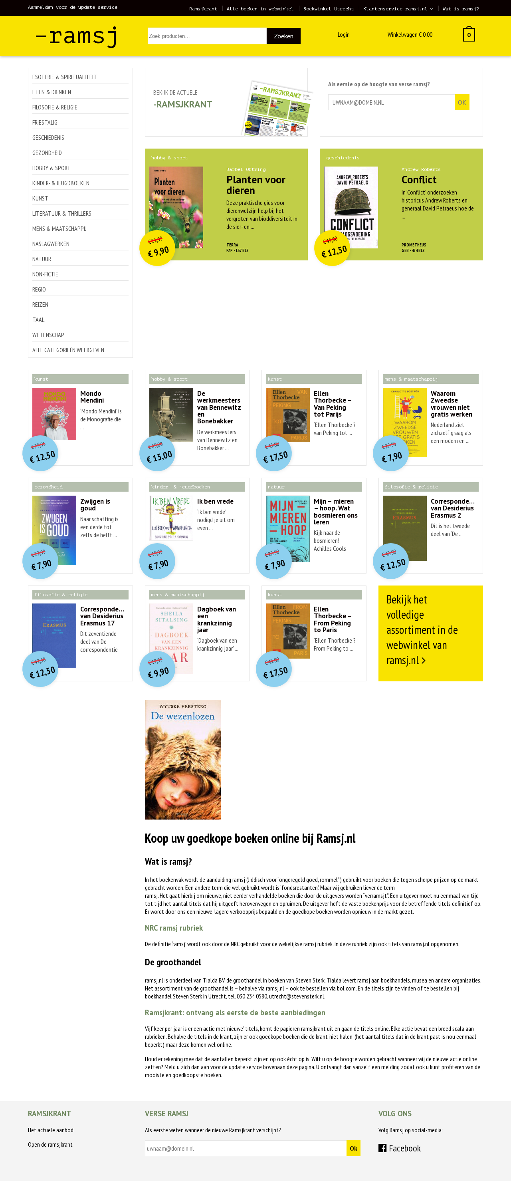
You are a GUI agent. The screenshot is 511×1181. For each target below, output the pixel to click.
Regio (39, 289)
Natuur (41, 259)
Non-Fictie (45, 274)
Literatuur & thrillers (61, 213)
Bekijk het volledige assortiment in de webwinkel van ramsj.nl (422, 629)
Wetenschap (48, 335)
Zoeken (283, 36)
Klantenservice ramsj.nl (395, 9)
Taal (38, 320)
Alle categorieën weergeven (68, 350)
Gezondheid (47, 153)
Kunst (40, 198)
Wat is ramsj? (461, 9)
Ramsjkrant (203, 9)
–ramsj (77, 35)
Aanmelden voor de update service (72, 7)
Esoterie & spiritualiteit (64, 77)
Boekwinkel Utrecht (328, 9)
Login (344, 34)
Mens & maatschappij (59, 228)
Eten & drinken (51, 92)
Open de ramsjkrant (50, 1144)
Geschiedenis (48, 137)
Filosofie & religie (54, 107)
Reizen (40, 304)
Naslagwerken (50, 244)
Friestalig (44, 122)
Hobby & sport (51, 168)
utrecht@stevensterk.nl (296, 996)
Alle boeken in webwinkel (260, 9)
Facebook (404, 1148)
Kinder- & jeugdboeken (60, 183)
